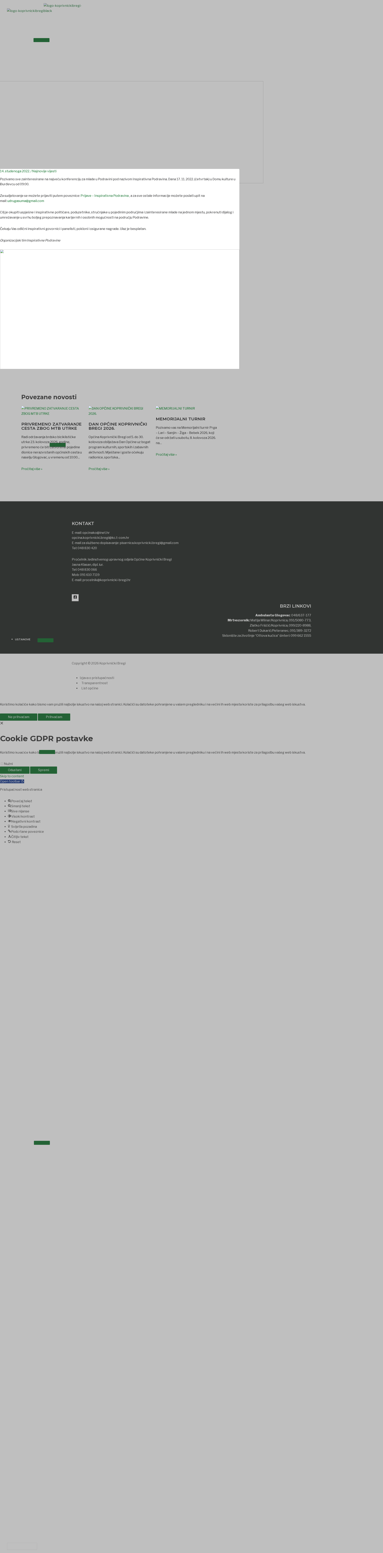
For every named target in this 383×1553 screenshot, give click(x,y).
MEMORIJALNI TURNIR (180, 418)
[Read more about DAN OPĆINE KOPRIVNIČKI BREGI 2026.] (120, 415)
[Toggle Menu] (41, 40)
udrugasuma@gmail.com (25, 201)
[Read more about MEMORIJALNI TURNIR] (175, 410)
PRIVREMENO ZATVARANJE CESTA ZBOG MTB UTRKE (51, 426)
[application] (28, 39)
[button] (22, 1546)
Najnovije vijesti (44, 171)
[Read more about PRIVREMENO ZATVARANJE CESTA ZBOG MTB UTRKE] (52, 415)
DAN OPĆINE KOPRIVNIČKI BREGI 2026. (118, 426)
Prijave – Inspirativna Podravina (105, 196)
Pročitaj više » (31, 469)
